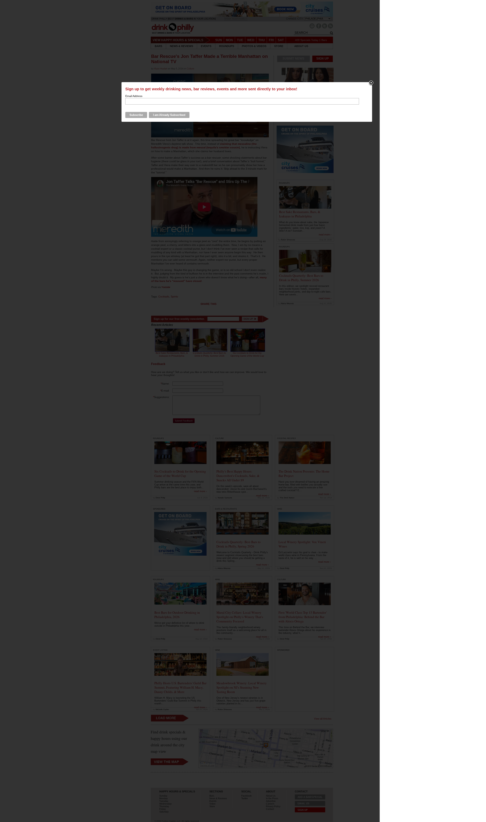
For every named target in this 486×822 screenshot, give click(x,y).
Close (371, 83)
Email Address (133, 96)
